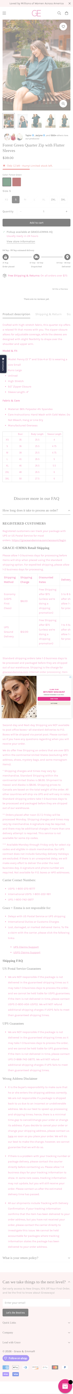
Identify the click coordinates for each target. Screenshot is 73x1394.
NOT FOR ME (54, 703)
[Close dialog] (70, 677)
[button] (3, 364)
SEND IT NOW (54, 698)
